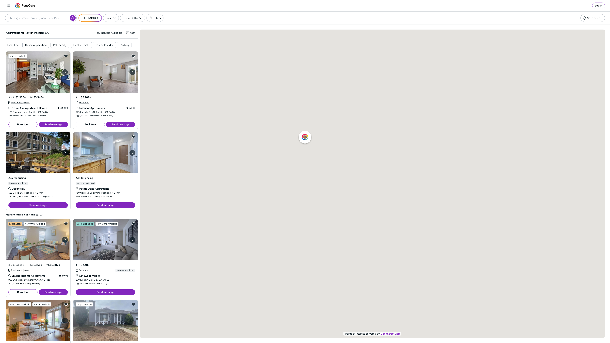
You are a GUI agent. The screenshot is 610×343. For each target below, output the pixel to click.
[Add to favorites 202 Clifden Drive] (133, 304)
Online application (36, 45)
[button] (38, 72)
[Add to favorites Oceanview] (66, 136)
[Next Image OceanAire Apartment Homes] (65, 72)
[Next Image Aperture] (65, 320)
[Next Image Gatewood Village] (132, 240)
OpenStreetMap (390, 333)
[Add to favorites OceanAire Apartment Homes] (66, 56)
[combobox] (41, 18)
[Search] (73, 18)
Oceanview (18, 188)
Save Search (594, 18)
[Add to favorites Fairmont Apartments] (133, 56)
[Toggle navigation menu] (9, 6)
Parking (124, 45)
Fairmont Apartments (92, 108)
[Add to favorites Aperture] (66, 304)
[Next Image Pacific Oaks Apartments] (132, 153)
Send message (53, 124)
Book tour (23, 124)
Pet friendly (60, 45)
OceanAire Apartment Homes (29, 108)
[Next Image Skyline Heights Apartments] (65, 240)
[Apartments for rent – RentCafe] (25, 5)
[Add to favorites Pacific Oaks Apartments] (133, 136)
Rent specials (81, 45)
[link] (598, 6)
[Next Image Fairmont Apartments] (132, 72)
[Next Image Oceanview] (65, 153)
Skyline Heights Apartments (28, 275)
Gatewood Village (90, 275)
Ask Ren (93, 17)
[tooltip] (19, 102)
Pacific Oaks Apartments (94, 188)
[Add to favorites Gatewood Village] (133, 223)
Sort (132, 32)
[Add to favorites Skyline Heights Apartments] (66, 223)
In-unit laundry (104, 45)
